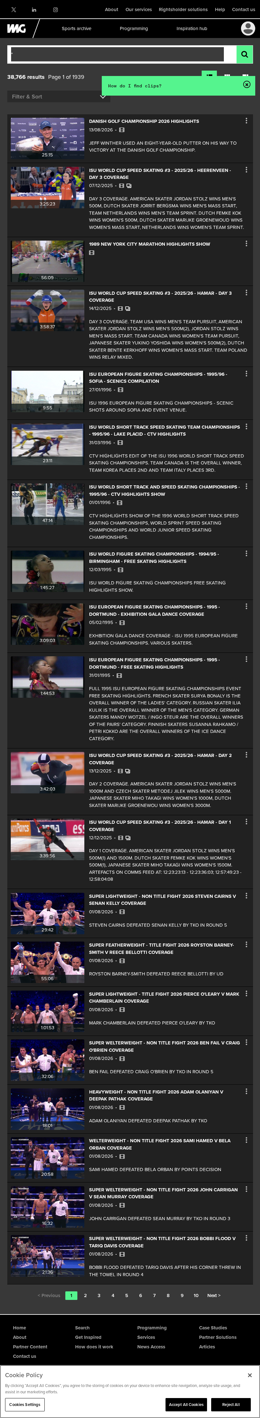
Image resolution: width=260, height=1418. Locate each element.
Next (214, 1295)
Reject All (230, 1405)
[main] (130, 676)
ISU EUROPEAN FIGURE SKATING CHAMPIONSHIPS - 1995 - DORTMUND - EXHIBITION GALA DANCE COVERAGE (154, 610)
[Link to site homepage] (20, 36)
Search (82, 1327)
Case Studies (213, 1327)
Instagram (55, 10)
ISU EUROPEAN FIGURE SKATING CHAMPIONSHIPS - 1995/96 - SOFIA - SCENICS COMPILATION (158, 378)
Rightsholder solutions (183, 9)
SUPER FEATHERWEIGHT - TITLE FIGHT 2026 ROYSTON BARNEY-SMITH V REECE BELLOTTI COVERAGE (161, 949)
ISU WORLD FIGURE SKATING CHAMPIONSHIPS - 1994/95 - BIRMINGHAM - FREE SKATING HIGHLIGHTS (154, 558)
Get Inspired (88, 1337)
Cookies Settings (24, 1405)
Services (146, 1337)
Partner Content (30, 1346)
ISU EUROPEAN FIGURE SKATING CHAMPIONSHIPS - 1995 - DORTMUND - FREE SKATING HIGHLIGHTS (154, 663)
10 (196, 1295)
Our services (139, 9)
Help (220, 9)
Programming (134, 28)
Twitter (13, 10)
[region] (130, 1391)
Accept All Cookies (186, 1405)
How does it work (94, 1346)
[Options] (246, 120)
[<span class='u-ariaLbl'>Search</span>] (245, 54)
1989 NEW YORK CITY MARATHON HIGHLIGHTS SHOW (149, 244)
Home (19, 1327)
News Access (151, 1346)
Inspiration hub (191, 28)
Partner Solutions (218, 1337)
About (111, 9)
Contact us (243, 9)
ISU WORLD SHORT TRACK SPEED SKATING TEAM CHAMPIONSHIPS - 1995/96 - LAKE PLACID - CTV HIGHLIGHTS (164, 431)
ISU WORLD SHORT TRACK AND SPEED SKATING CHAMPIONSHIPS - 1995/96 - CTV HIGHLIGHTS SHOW (164, 490)
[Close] (250, 1375)
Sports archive (76, 28)
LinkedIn (34, 10)
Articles (207, 1346)
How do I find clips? (134, 86)
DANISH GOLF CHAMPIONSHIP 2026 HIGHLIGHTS (144, 121)
